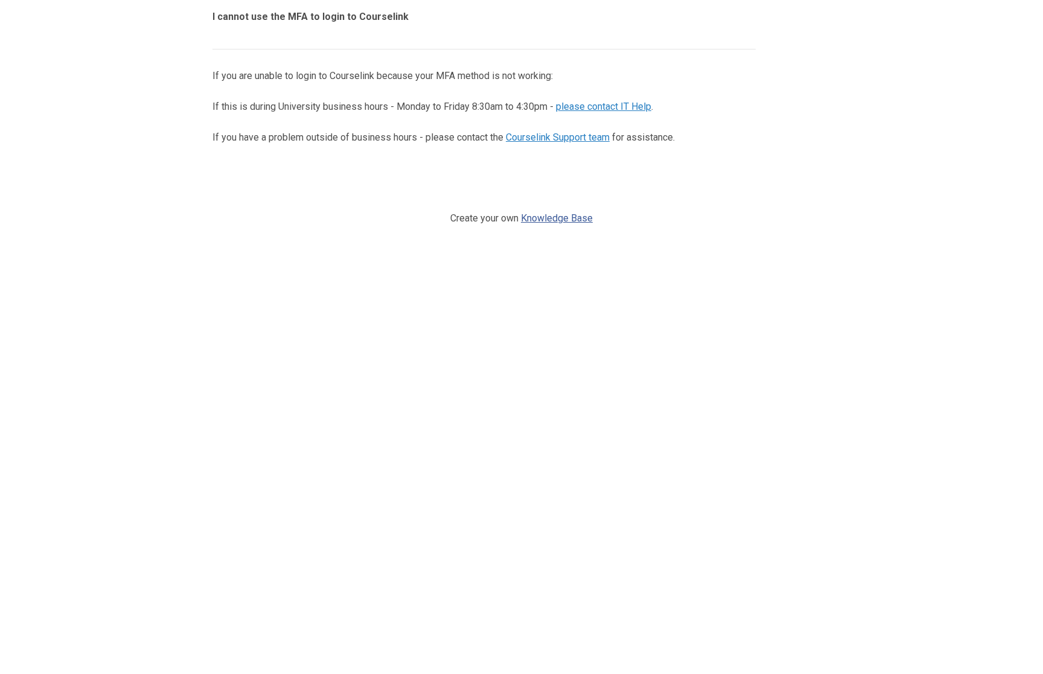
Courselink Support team (558, 137)
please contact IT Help (603, 106)
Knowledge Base (557, 218)
